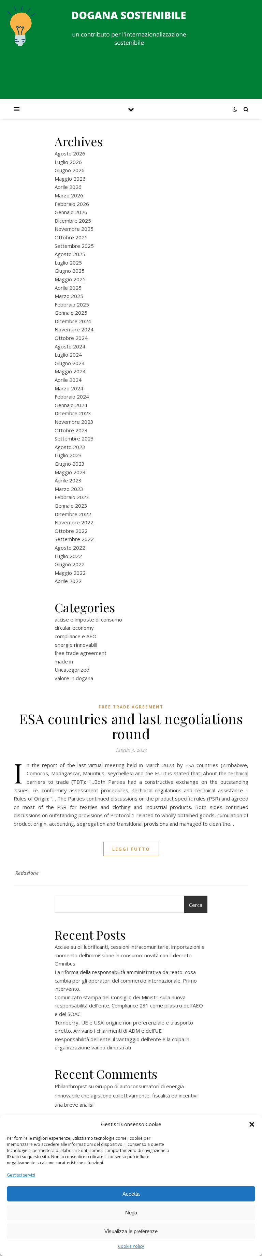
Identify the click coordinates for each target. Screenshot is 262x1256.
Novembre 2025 (74, 228)
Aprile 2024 (68, 379)
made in (64, 661)
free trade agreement (80, 652)
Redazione (27, 873)
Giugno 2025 (70, 270)
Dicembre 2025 (73, 220)
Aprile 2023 (68, 480)
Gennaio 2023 (71, 505)
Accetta (131, 1194)
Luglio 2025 (68, 262)
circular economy (74, 627)
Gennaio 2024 (71, 405)
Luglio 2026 (68, 162)
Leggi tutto (131, 849)
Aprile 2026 (68, 186)
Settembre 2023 (74, 438)
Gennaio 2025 (71, 312)
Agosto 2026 (70, 153)
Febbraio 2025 (72, 304)
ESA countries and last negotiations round (131, 726)
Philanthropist (71, 1086)
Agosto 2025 (70, 254)
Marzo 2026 (69, 195)
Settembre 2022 (74, 539)
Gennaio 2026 (71, 212)
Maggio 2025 (70, 279)
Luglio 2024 (68, 354)
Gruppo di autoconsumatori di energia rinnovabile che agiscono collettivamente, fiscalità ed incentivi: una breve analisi (127, 1095)
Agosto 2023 (70, 447)
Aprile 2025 (68, 287)
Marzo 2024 (69, 388)
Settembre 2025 (74, 245)
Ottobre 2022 (71, 530)
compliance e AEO (76, 636)
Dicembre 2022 (73, 514)
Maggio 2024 (70, 371)
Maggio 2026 (70, 178)
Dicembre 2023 (73, 413)
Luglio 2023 (68, 455)
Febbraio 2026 (72, 203)
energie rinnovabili (76, 644)
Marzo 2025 (69, 296)
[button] (251, 1124)
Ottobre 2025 (71, 237)
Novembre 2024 (74, 329)
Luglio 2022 (68, 556)
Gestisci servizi (21, 1175)
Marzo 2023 (69, 488)
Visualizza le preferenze (131, 1231)
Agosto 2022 (70, 547)
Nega (131, 1212)
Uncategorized (72, 669)
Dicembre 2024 (73, 321)
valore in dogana (74, 678)
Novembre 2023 (74, 421)
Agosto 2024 (70, 346)
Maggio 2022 (70, 572)
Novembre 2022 (74, 522)
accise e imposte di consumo (88, 619)
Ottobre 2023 (71, 430)
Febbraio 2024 (72, 396)
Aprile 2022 (68, 581)
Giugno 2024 (70, 363)
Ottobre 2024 (71, 337)
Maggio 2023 (70, 472)
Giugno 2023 (70, 463)
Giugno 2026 (70, 170)
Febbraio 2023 (72, 497)
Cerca (195, 904)
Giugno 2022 (70, 564)
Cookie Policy (131, 1246)
